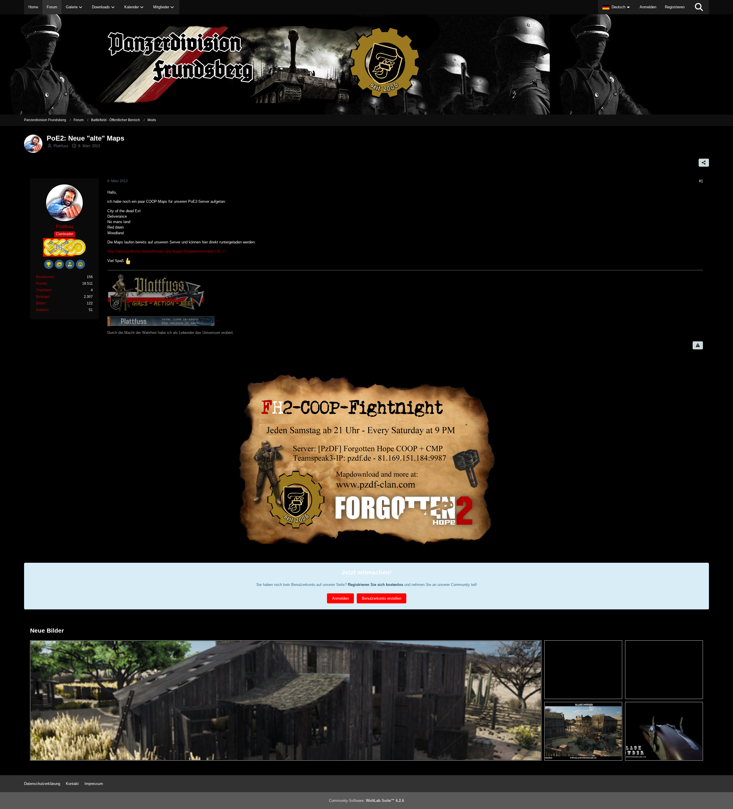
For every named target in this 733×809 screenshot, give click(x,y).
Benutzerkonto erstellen (381, 598)
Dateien (42, 310)
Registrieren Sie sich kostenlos (375, 584)
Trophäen (43, 290)
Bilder (40, 303)
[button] (616, 7)
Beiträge (42, 297)
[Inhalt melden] (698, 345)
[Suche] (699, 7)
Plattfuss (61, 146)
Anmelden (648, 7)
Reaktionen (45, 277)
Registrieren (675, 7)
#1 (701, 181)
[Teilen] (704, 163)
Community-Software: (366, 800)
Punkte (41, 284)
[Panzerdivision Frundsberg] (366, 64)
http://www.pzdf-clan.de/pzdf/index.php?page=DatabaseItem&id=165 (164, 251)
